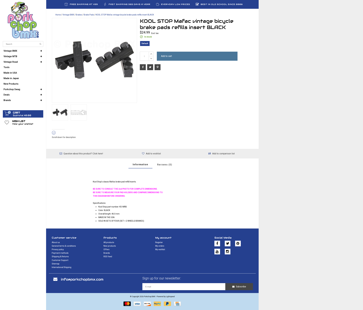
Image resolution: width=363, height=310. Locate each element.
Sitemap (55, 264)
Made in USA (10, 72)
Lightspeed (170, 297)
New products (110, 246)
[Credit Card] (177, 304)
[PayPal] (157, 304)
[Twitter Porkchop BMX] (227, 243)
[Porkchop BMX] (23, 19)
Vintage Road (11, 62)
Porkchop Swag (12, 89)
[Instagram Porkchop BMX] (227, 251)
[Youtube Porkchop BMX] (217, 251)
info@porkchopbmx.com (82, 279)
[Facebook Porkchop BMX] (217, 243)
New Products (11, 83)
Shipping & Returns (60, 256)
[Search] (40, 44)
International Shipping (61, 267)
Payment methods (60, 253)
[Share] (143, 67)
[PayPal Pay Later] (167, 304)
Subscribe (241, 286)
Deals (7, 94)
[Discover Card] (147, 304)
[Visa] (137, 304)
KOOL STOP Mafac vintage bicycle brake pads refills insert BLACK (125, 15)
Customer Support (60, 260)
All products (109, 242)
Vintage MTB (10, 56)
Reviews (164, 164)
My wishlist (160, 249)
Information (140, 164)
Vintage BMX (10, 51)
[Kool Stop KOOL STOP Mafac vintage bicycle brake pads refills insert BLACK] (94, 60)
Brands (7, 100)
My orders (159, 246)
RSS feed (108, 256)
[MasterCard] (127, 304)
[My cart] (6, 115)
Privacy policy (58, 249)
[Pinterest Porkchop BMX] (238, 243)
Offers (106, 249)
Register (159, 242)
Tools (7, 67)
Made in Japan (11, 78)
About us (56, 242)
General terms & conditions (64, 246)
